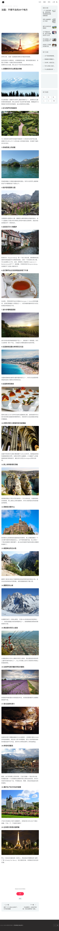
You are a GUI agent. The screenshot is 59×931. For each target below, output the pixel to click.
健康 (44, 2)
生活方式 (44, 97)
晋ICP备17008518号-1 (18, 925)
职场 (49, 2)
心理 (54, 2)
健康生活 (54, 97)
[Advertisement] (20, 21)
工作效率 (49, 100)
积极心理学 (49, 97)
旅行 (20, 898)
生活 (40, 2)
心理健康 (44, 100)
